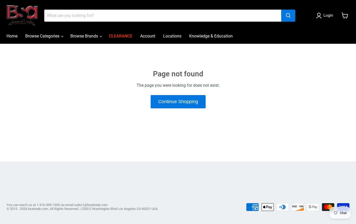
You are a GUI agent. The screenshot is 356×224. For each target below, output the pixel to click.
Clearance (120, 36)
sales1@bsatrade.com (91, 205)
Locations (172, 36)
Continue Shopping (178, 101)
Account (147, 36)
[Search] (288, 16)
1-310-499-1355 (48, 205)
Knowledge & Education (211, 36)
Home (12, 36)
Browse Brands (84, 36)
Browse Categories (42, 36)
